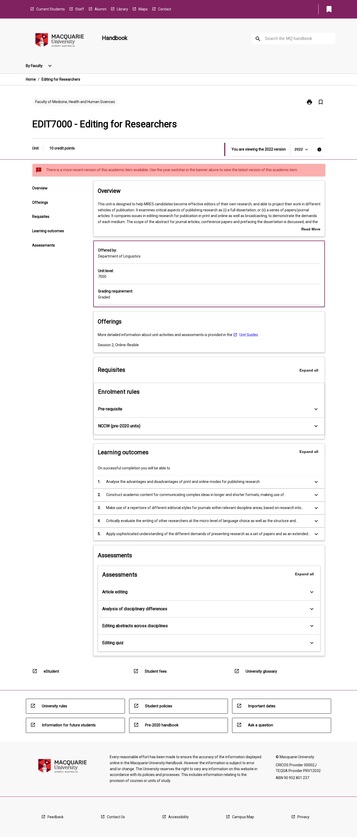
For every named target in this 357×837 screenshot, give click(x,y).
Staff (79, 9)
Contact (164, 9)
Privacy (303, 817)
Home (31, 79)
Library (122, 9)
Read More (310, 229)
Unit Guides (248, 335)
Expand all (309, 370)
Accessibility (178, 817)
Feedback (56, 817)
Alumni (100, 9)
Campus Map (243, 817)
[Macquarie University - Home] (60, 41)
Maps (143, 9)
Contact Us (116, 817)
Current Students (50, 9)
